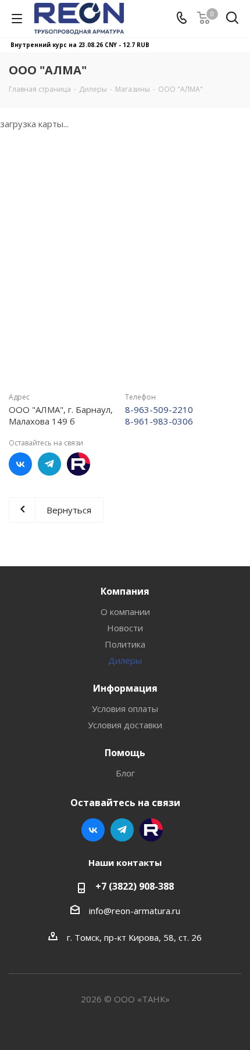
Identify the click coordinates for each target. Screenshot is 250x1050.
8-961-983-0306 (159, 421)
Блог (125, 773)
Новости (125, 628)
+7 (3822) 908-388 (134, 886)
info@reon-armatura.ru (134, 910)
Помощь (125, 752)
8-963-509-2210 (159, 409)
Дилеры (125, 660)
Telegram (49, 464)
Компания (125, 591)
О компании (125, 611)
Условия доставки (125, 725)
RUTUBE (78, 464)
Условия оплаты (125, 708)
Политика (125, 644)
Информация (125, 688)
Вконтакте (20, 464)
